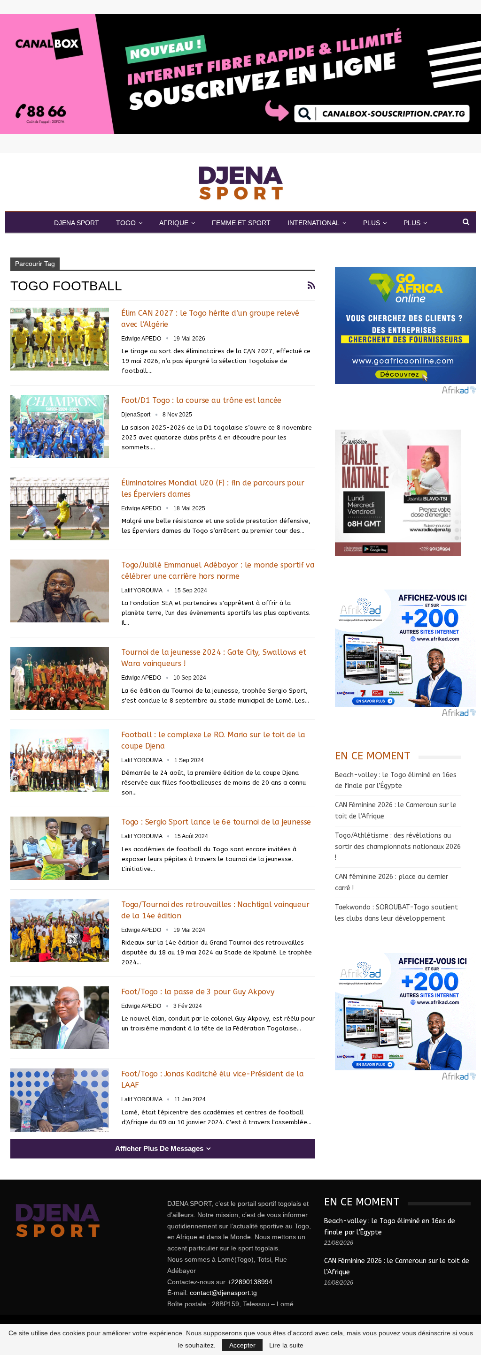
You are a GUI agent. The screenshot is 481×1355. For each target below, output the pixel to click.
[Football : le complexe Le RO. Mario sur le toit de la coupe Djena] (59, 760)
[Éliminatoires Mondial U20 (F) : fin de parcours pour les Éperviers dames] (59, 508)
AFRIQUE (173, 223)
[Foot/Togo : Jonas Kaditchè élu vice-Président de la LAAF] (59, 1099)
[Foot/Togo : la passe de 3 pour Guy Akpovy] (59, 1017)
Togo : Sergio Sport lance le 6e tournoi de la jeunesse (217, 822)
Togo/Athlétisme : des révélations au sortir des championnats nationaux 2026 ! (398, 847)
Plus (411, 223)
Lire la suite (286, 1345)
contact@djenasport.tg (223, 1292)
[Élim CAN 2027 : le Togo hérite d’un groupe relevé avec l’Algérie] (59, 339)
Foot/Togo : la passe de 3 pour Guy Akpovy (197, 991)
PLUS (371, 223)
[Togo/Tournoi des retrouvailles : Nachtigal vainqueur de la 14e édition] (59, 930)
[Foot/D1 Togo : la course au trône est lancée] (59, 426)
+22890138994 (249, 1282)
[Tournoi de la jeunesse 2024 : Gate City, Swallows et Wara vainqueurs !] (59, 678)
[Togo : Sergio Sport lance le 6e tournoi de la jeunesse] (59, 848)
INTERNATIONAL (313, 223)
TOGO (126, 223)
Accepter (242, 1345)
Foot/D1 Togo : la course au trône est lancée (201, 400)
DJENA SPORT (76, 223)
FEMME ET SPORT (241, 223)
